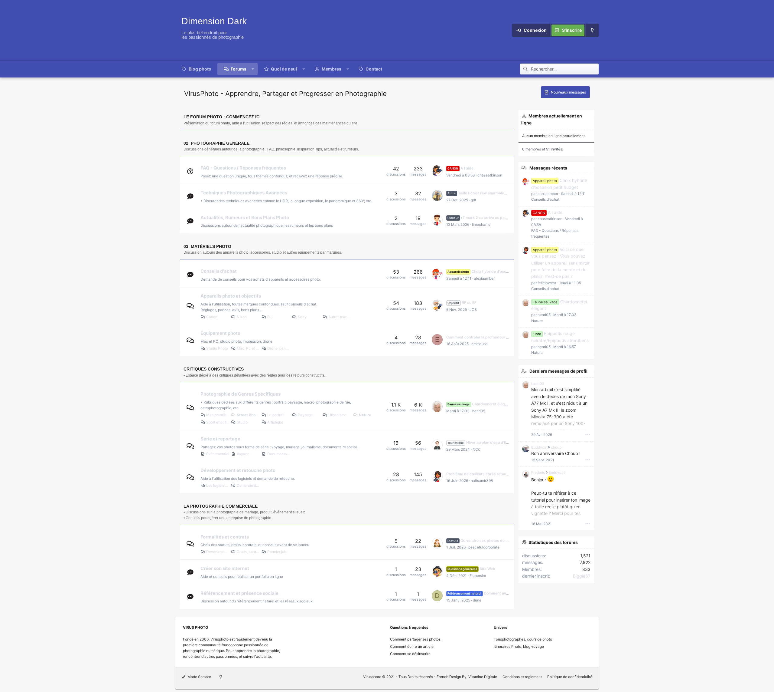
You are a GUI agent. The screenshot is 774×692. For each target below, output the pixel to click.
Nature (365, 415)
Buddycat (539, 447)
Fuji (270, 317)
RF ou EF (461, 302)
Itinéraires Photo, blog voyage (519, 646)
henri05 (478, 411)
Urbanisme (337, 415)
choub (556, 447)
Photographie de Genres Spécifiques (240, 394)
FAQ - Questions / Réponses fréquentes (243, 168)
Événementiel (217, 454)
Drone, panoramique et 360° (279, 348)
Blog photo (200, 68)
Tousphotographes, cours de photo (523, 639)
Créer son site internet (224, 568)
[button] (253, 69)
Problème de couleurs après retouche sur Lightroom (492, 474)
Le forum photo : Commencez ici (222, 116)
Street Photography (248, 415)
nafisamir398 (482, 480)
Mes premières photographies (217, 415)
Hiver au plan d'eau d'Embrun (482, 442)
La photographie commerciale (221, 506)
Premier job (276, 551)
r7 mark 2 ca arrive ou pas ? (478, 217)
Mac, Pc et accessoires (248, 348)
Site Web (471, 568)
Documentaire (279, 454)
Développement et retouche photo (237, 470)
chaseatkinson (489, 175)
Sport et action (217, 422)
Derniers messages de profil (558, 371)
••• (587, 434)
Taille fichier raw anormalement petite (485, 193)
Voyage (243, 454)
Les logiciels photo (217, 485)
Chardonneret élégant (478, 404)
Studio (242, 422)
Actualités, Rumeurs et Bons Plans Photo (244, 217)
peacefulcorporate (483, 547)
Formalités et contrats (224, 536)
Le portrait (276, 415)
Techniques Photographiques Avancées (243, 193)
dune (477, 600)
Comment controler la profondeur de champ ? (486, 337)
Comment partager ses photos (415, 639)
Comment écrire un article (412, 646)
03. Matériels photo (207, 246)
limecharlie (481, 224)
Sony (302, 317)
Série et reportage (220, 439)
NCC (477, 449)
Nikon (242, 317)
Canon (211, 317)
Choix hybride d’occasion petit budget (492, 271)
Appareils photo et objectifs (230, 296)
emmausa (479, 343)
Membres (331, 68)
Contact (374, 68)
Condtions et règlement (522, 676)
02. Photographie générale (216, 143)
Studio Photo (217, 348)
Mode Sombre (199, 676)
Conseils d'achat (218, 271)
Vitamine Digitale (482, 676)
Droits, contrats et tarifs (248, 551)
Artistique (275, 422)
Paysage (305, 415)
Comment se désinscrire (410, 653)
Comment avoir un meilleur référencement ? (504, 593)
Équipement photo (220, 333)
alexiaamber (484, 278)
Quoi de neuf (284, 68)
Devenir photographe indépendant (217, 551)
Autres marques (340, 317)
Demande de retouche (248, 485)
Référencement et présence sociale (239, 593)
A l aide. (460, 168)
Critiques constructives (214, 369)
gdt (473, 200)
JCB (473, 309)
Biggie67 (581, 575)
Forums (238, 68)
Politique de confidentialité (569, 676)
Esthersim (478, 575)
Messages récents (548, 167)
